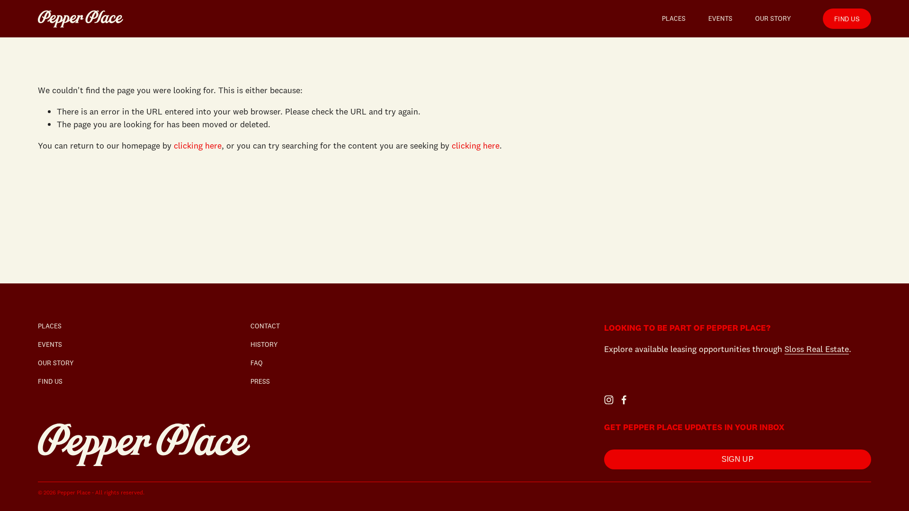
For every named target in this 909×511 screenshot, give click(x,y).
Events (720, 18)
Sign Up (738, 459)
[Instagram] (609, 400)
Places (674, 18)
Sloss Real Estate (816, 349)
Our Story (773, 18)
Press (260, 381)
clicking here (198, 145)
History (264, 344)
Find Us (847, 18)
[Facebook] (624, 400)
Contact (265, 326)
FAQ (256, 363)
